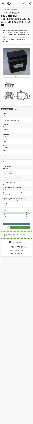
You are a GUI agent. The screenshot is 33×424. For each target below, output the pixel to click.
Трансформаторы (14, 9)
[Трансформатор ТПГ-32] (16, 61)
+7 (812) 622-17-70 (18, 247)
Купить (21, 227)
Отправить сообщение (16, 253)
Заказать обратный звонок (16, 250)
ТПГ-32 (5, 115)
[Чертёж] (16, 91)
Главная (5, 9)
